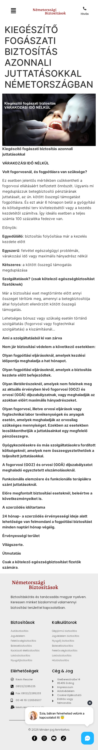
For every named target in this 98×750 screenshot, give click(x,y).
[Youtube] (54, 738)
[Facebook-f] (34, 738)
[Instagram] (44, 738)
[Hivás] (84, 8)
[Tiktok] (63, 738)
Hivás (85, 14)
